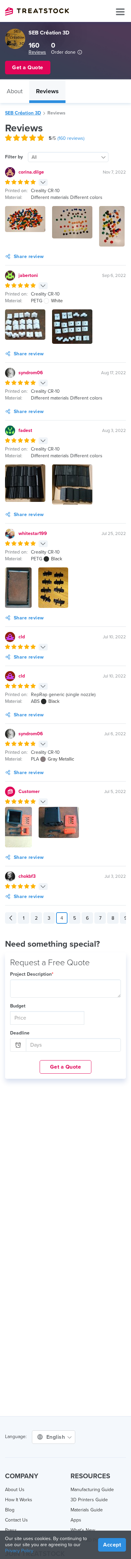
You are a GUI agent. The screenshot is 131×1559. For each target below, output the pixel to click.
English (56, 1437)
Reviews (37, 52)
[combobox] (68, 157)
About (15, 91)
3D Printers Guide (89, 1500)
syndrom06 (30, 373)
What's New (83, 1530)
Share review (29, 256)
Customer (29, 791)
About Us (15, 1489)
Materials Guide (87, 1510)
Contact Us (16, 1520)
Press (11, 1530)
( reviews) (70, 138)
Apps (76, 1520)
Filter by (14, 157)
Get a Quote (65, 1067)
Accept (112, 1544)
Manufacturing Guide (92, 1489)
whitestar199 (32, 533)
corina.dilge (31, 172)
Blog (9, 1510)
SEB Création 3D (23, 113)
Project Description (31, 974)
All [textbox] (34, 157)
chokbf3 (27, 876)
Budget (18, 1006)
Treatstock (37, 11)
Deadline (20, 1033)
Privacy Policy (19, 1551)
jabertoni (28, 275)
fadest (25, 430)
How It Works (18, 1500)
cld (21, 637)
